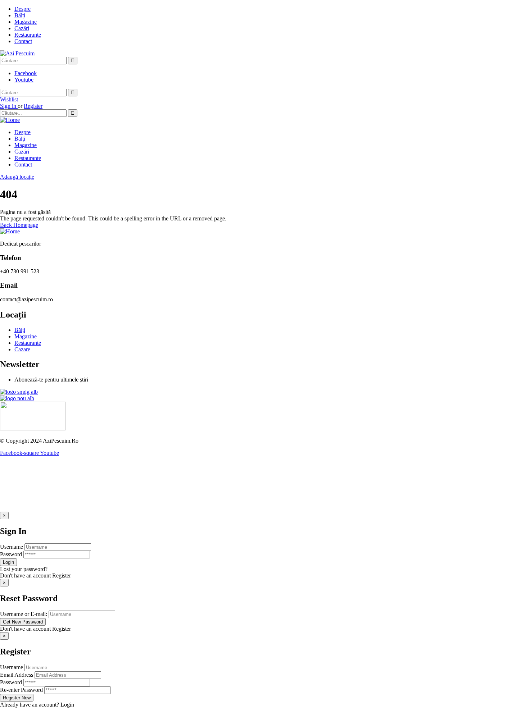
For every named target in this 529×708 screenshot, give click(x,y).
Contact (23, 41)
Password (11, 554)
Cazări (21, 28)
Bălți (19, 15)
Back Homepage (19, 225)
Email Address (16, 675)
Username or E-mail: (23, 614)
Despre (22, 9)
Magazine (25, 22)
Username (11, 547)
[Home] (10, 120)
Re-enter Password (21, 690)
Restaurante (27, 35)
